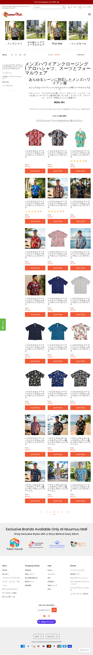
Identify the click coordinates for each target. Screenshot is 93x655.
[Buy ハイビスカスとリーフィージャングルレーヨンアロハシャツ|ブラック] (35, 137)
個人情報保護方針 (31, 578)
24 (16, 55)
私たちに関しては (8, 597)
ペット (4, 585)
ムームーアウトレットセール (79, 589)
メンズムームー (51, 109)
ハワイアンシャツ (36, 109)
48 (24, 55)
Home (50, 55)
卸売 (49, 589)
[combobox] (48, 7)
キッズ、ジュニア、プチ (11, 581)
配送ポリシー (29, 581)
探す (49, 578)
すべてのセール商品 (9, 593)
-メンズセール (7, 85)
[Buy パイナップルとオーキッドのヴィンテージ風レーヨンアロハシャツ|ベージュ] (58, 425)
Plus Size (5, 82)
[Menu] (89, 14)
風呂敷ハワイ (75, 574)
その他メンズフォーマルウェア (11, 77)
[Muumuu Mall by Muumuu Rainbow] (13, 14)
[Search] (63, 7)
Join (54, 610)
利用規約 (28, 570)
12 (12, 55)
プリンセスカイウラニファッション (79, 582)
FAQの (50, 570)
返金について (29, 574)
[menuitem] (72, 7)
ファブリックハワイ (77, 570)
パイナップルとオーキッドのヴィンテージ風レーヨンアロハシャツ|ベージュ (57, 441)
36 (20, 55)
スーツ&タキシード (67, 109)
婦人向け (5, 574)
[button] (12, 67)
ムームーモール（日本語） (79, 594)
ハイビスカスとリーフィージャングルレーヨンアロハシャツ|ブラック (35, 154)
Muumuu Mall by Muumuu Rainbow (44, 642)
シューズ (80, 109)
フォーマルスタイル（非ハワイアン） (67, 120)
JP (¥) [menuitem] (89, 7)
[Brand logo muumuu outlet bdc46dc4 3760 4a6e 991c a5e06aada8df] (78, 544)
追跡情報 (28, 585)
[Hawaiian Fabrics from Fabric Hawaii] (14, 544)
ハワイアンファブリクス (11, 578)
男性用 (4, 570)
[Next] (74, 512)
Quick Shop (35, 171)
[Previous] (41, 512)
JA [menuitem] (84, 7)
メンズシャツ (7, 73)
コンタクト (52, 574)
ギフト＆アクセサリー (10, 589)
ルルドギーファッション (79, 578)
